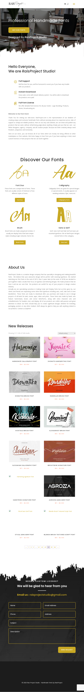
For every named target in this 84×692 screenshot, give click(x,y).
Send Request (67, 650)
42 (42, 547)
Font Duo (20, 200)
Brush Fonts (20, 242)
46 (55, 547)
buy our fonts (18, 30)
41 (39, 547)
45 (51, 547)
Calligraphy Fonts (64, 200)
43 (45, 547)
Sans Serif (64, 242)
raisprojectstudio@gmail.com (48, 594)
